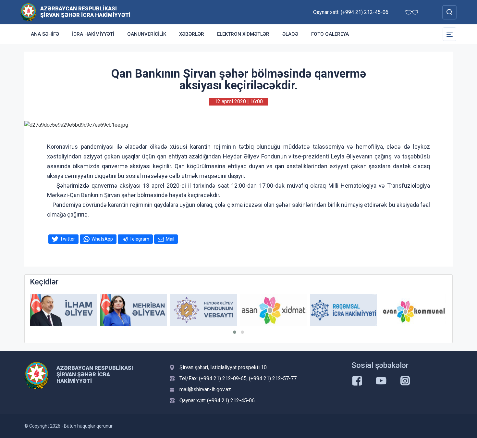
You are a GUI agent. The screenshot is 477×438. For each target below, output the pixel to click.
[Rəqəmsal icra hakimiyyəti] (343, 310)
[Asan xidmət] (273, 310)
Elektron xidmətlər (243, 34)
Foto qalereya (330, 34)
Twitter (67, 239)
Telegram (139, 239)
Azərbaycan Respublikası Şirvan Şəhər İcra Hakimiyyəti (85, 11)
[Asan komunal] (413, 310)
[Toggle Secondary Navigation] (449, 34)
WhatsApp (102, 239)
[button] (234, 332)
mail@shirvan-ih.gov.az (205, 389)
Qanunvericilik (146, 34)
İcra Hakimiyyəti (93, 34)
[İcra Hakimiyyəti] (28, 12)
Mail (170, 239)
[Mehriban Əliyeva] (133, 310)
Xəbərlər (191, 34)
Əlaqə (290, 34)
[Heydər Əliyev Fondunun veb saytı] (203, 310)
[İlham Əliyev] (63, 310)
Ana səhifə (45, 34)
